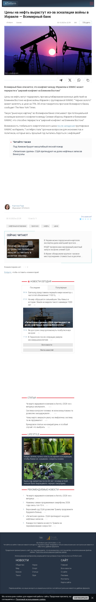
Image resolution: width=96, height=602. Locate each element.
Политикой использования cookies (31, 599)
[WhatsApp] (79, 80)
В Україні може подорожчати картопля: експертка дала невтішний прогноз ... (62, 241)
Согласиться (81, 598)
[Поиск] (85, 3)
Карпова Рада (18, 206)
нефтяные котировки (17, 226)
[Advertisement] (48, 181)
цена (56, 226)
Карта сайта (66, 582)
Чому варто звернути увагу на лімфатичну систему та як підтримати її (49, 418)
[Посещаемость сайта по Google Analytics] (52, 538)
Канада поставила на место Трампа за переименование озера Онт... (44, 524)
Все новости (47, 345)
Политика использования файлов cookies (51, 552)
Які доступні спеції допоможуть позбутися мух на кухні (49, 331)
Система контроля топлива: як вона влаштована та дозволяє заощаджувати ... (49, 412)
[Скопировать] (88, 80)
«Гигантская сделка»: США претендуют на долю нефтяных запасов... (47, 517)
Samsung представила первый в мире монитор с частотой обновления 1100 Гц (50, 293)
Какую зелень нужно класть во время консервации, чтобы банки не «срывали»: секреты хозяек (48, 457)
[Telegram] (61, 80)
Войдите (7, 272)
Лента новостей (46, 350)
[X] (70, 80)
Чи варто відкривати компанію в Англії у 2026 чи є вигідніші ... (49, 497)
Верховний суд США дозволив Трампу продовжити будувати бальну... (49, 510)
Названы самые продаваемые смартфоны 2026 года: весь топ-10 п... (48, 503)
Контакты (65, 579)
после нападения (66, 126)
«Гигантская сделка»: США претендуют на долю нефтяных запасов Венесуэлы (47, 153)
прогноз (35, 226)
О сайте (64, 572)
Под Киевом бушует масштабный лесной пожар (38, 146)
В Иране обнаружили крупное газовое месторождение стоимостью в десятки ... (63, 255)
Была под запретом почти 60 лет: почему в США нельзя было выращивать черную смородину (46, 482)
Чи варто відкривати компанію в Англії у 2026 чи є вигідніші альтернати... (49, 405)
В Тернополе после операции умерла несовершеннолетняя (45, 338)
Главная (64, 565)
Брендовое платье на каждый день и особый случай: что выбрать (47, 425)
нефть (46, 226)
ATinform (10, 3)
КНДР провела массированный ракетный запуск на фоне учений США (63, 248)
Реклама (64, 575)
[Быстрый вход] (78, 3)
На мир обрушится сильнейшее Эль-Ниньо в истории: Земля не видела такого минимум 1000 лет (50, 302)
